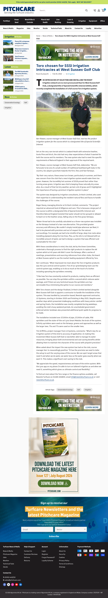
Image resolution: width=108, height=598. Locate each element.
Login (44, 551)
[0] (103, 10)
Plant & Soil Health (45, 20)
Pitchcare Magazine (10, 554)
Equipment (93, 21)
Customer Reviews (31, 554)
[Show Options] (85, 529)
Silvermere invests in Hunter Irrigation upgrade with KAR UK (22, 50)
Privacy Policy (64, 560)
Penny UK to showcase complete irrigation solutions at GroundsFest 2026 (22, 42)
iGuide (45, 28)
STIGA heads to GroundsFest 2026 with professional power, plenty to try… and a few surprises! (22, 88)
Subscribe (54, 536)
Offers (102, 21)
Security (62, 554)
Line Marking (58, 20)
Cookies (62, 557)
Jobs (28, 28)
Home (38, 36)
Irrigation (82, 21)
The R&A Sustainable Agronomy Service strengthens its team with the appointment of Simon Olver (22, 73)
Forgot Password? (48, 557)
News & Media (8, 28)
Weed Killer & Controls (30, 20)
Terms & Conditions (66, 564)
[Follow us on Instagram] (12, 584)
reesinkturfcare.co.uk (45, 380)
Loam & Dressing (70, 20)
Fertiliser (6, 21)
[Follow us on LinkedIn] (20, 584)
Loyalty (88, 28)
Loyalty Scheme (47, 560)
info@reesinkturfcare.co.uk (82, 377)
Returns (27, 560)
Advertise (97, 28)
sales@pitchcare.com (13, 580)
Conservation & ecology (12, 102)
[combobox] (61, 10)
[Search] (86, 10)
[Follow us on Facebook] (4, 584)
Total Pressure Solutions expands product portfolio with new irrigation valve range (22, 57)
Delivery (27, 557)
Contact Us (79, 28)
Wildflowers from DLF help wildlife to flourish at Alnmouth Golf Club (22, 80)
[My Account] (99, 10)
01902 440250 (10, 577)
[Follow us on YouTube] (16, 584)
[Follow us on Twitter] (8, 584)
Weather (37, 28)
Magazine (20, 28)
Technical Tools (56, 28)
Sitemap (62, 567)
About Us (68, 28)
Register (45, 554)
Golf (25, 102)
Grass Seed (16, 20)
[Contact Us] (95, 10)
